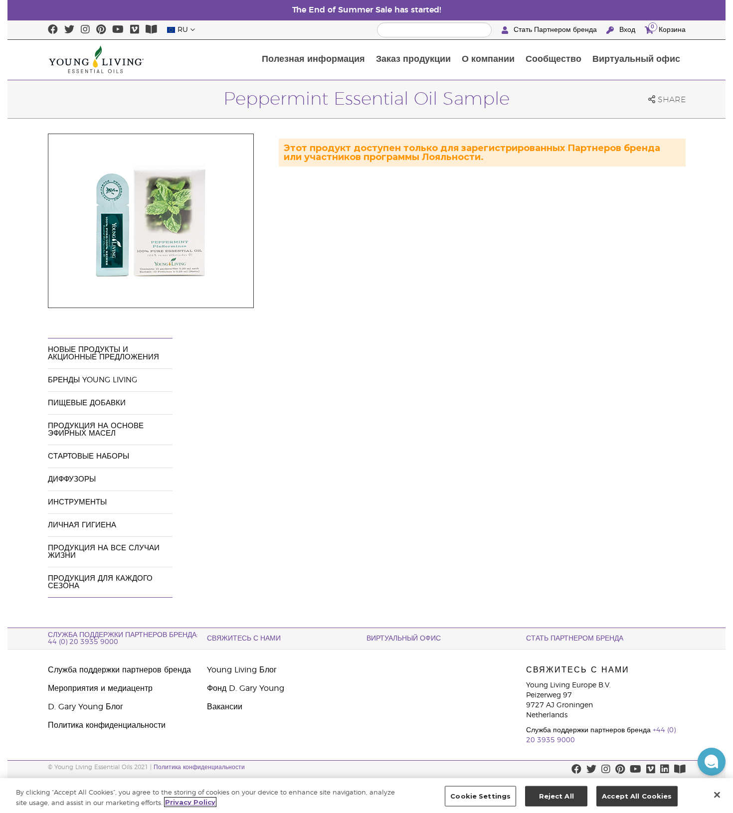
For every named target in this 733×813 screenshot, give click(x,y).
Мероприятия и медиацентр (100, 688)
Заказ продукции (413, 59)
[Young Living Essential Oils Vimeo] (134, 29)
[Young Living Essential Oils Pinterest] (101, 29)
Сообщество (553, 59)
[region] (366, 795)
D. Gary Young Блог (85, 707)
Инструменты (77, 502)
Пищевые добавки (87, 403)
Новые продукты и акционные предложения (103, 353)
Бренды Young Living (92, 380)
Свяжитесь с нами (244, 638)
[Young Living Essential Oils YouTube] (118, 29)
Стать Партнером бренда (555, 29)
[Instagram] (85, 29)
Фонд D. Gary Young (245, 688)
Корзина (668, 28)
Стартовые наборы (88, 456)
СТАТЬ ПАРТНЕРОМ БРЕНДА (574, 638)
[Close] (717, 795)
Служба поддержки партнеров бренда (119, 670)
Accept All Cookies (637, 796)
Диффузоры (72, 479)
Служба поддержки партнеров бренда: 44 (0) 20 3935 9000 (123, 639)
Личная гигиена (82, 525)
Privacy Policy (190, 802)
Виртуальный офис (636, 59)
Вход (627, 29)
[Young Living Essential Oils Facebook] (53, 29)
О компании (488, 59)
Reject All (556, 796)
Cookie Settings (480, 796)
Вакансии (224, 707)
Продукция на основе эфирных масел (96, 429)
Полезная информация (313, 59)
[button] (712, 762)
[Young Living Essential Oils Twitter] (69, 29)
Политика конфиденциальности (107, 725)
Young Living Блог (242, 670)
